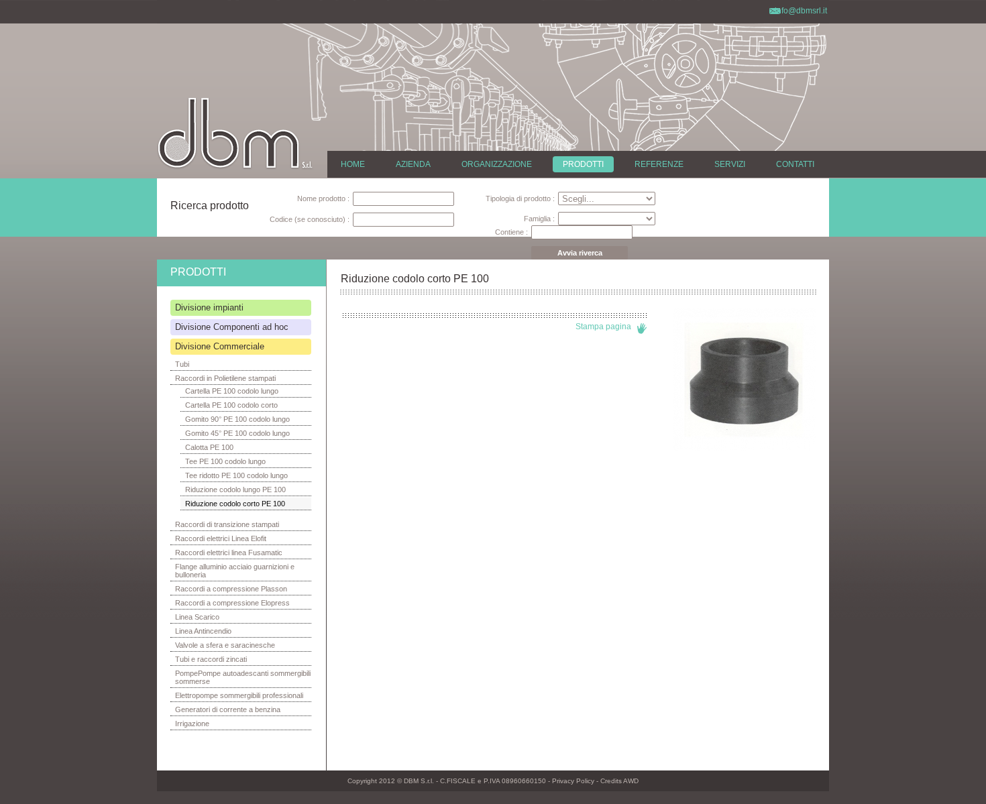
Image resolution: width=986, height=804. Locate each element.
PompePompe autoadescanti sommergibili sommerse (243, 677)
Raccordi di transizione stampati (227, 524)
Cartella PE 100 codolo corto (231, 405)
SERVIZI (729, 164)
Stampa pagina (603, 326)
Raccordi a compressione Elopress (232, 603)
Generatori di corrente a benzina (227, 709)
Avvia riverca (579, 253)
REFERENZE (659, 164)
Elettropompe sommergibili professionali (239, 695)
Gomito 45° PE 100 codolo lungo (237, 433)
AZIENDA (413, 164)
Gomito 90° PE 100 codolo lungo (237, 419)
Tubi (182, 364)
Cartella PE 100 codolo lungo (231, 391)
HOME (353, 164)
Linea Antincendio (203, 631)
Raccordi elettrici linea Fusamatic (228, 553)
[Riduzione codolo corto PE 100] (744, 448)
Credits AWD (619, 781)
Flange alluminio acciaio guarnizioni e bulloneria (234, 571)
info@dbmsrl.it (801, 10)
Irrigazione (192, 724)
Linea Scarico (197, 617)
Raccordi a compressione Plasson (231, 589)
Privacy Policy (573, 781)
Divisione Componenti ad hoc (231, 327)
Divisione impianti (209, 307)
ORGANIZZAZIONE (496, 164)
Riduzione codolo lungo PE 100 (235, 489)
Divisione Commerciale (219, 346)
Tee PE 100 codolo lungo (225, 461)
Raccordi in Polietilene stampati (225, 378)
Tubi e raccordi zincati (211, 659)
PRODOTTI (583, 164)
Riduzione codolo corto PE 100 (235, 504)
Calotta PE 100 (209, 447)
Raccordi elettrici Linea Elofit (220, 538)
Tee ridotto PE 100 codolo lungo (236, 475)
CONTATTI (795, 164)
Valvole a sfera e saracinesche (225, 645)
